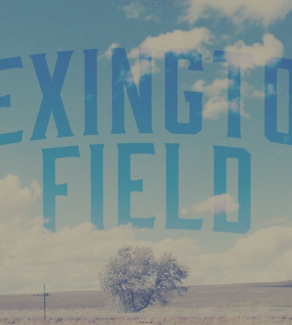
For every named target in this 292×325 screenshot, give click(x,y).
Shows (135, 3)
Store (164, 3)
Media (153, 3)
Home (120, 3)
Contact (171, 3)
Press (158, 3)
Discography (144, 3)
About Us (126, 3)
